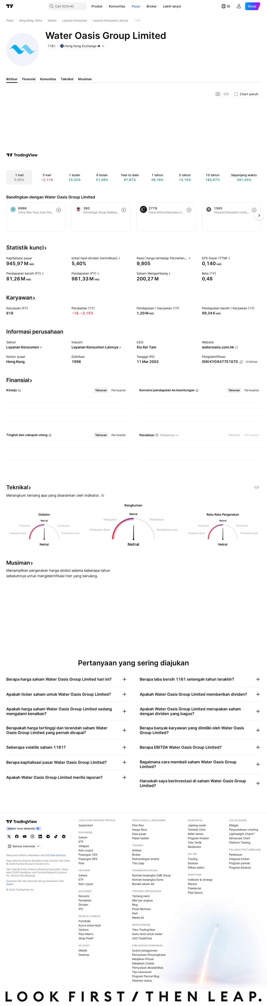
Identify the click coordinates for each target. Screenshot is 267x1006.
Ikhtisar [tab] (11, 79)
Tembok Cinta (197, 829)
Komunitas (117, 6)
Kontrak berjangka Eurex (148, 879)
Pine (81, 863)
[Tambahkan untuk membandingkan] (58, 210)
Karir (135, 913)
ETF (81, 841)
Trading (193, 859)
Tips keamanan (142, 972)
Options (84, 929)
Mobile (83, 950)
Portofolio (85, 921)
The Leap (138, 863)
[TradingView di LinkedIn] (40, 836)
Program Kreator (198, 838)
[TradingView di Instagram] (32, 836)
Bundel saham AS (143, 884)
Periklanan (235, 854)
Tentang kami (141, 896)
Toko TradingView (143, 929)
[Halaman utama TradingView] (9, 6)
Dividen (83, 904)
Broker (152, 6)
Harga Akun (139, 829)
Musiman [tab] (85, 79)
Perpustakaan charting (243, 829)
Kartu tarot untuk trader (147, 934)
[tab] (101, 390)
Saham (83, 837)
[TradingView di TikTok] (56, 836)
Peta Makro (86, 934)
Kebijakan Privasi (143, 959)
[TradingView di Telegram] (48, 836)
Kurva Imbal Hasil (90, 925)
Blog (135, 904)
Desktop (84, 954)
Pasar (136, 6)
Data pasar (139, 833)
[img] (99, 46)
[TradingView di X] (9, 836)
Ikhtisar (137, 850)
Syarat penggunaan (145, 950)
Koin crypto (86, 850)
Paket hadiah (140, 838)
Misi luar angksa (142, 900)
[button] (105, 6)
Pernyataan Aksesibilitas (147, 967)
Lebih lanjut (172, 6)
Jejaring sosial (197, 825)
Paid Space (195, 892)
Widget (233, 825)
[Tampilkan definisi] (34, 258)
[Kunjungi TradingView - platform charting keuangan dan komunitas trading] (22, 155)
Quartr (9, 884)
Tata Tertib (195, 842)
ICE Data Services (55, 855)
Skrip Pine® (86, 938)
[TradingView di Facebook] (17, 836)
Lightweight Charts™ (242, 833)
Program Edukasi (240, 867)
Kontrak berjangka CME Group (151, 875)
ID (228, 6)
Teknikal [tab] (67, 79)
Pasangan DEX (88, 859)
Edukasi (193, 863)
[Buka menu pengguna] (239, 6)
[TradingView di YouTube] (24, 836)
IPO (81, 909)
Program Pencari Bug (145, 976)
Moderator (194, 846)
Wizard (192, 884)
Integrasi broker (239, 859)
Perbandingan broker (145, 859)
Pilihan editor (196, 867)
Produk (97, 6)
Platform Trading (239, 842)
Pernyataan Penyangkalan (149, 954)
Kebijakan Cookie (143, 963)
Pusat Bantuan (141, 909)
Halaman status (142, 980)
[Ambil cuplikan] (218, 94)
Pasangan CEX (88, 854)
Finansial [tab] (28, 79)
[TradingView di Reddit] (63, 836)
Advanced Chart (239, 838)
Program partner (239, 863)
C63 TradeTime (142, 938)
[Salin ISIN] (241, 362)
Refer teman (195, 833)
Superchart (86, 825)
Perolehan (85, 900)
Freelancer (194, 888)
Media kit (138, 917)
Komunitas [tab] (48, 79)
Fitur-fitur (138, 825)
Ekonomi (84, 896)
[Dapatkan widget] (226, 94)
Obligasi (84, 846)
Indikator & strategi (200, 879)
